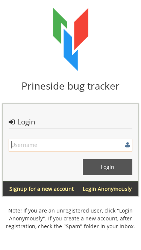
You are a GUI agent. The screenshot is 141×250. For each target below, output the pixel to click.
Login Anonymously (107, 188)
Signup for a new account (41, 188)
